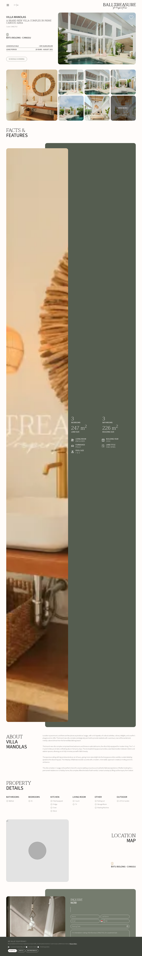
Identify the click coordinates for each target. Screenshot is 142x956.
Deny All (21, 951)
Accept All (12, 951)
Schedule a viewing (16, 59)
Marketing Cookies (44, 947)
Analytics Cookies (33, 947)
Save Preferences (32, 951)
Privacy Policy (73, 944)
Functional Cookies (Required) (18, 947)
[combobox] (102, 921)
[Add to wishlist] (131, 17)
